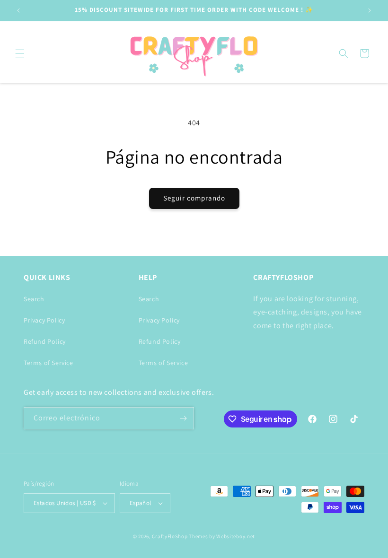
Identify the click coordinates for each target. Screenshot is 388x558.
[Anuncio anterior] (18, 10)
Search (34, 299)
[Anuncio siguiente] (369, 10)
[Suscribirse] (183, 418)
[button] (19, 53)
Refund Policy (45, 341)
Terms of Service (48, 362)
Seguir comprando (194, 197)
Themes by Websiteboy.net (222, 536)
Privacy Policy (44, 320)
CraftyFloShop (169, 536)
